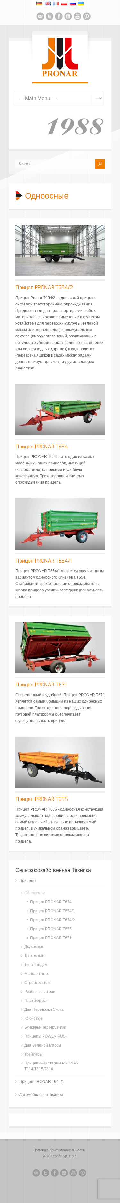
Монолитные (36, 973)
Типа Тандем (35, 964)
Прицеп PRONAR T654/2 (44, 287)
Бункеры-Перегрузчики (45, 1027)
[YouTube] (77, 17)
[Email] (40, 17)
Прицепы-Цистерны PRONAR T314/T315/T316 (51, 1066)
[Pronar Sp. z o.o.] (60, 75)
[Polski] (64, 3)
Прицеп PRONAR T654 (41, 446)
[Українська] (81, 3)
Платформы (35, 1000)
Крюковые (33, 1018)
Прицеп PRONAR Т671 (41, 684)
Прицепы (27, 880)
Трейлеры (33, 1054)
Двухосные (34, 947)
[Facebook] (59, 17)
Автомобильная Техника (41, 1094)
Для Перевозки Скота (44, 1009)
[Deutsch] (39, 3)
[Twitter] (49, 17)
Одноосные (34, 893)
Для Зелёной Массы (42, 1045)
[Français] (56, 3)
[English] (48, 3)
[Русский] (73, 3)
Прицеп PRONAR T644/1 (41, 1082)
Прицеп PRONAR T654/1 (43, 561)
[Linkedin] (68, 17)
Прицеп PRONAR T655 (41, 799)
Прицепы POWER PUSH (46, 1036)
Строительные (38, 982)
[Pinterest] (87, 17)
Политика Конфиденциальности (59, 1150)
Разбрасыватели (39, 991)
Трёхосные (34, 956)
